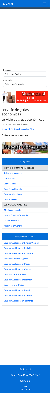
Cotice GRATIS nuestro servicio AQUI (18, 129)
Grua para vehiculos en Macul (17, 290)
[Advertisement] (25, 37)
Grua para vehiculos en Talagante (18, 301)
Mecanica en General (13, 226)
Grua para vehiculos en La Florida (18, 253)
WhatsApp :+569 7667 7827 (25, 374)
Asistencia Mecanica (13, 173)
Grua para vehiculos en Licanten (18, 279)
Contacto (25, 380)
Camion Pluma (10, 183)
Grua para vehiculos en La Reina (18, 295)
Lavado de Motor (11, 220)
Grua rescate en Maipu (14, 285)
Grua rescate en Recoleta (15, 274)
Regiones (7, 70)
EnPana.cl (7, 3)
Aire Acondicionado (12, 210)
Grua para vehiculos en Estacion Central (21, 243)
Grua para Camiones (13, 194)
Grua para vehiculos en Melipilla (18, 248)
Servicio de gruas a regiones (16, 258)
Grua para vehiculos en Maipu (17, 264)
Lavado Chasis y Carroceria (16, 215)
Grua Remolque (10, 199)
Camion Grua (9, 178)
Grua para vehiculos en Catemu (17, 269)
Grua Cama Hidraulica (13, 189)
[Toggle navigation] (44, 3)
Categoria (7, 80)
